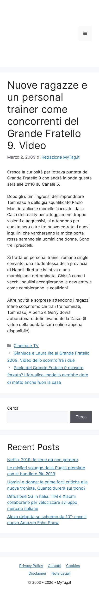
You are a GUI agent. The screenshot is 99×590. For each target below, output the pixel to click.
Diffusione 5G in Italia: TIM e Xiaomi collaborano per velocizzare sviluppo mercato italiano (42, 502)
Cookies (73, 565)
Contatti (54, 565)
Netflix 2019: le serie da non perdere (42, 459)
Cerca (13, 408)
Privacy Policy (31, 565)
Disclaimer (38, 573)
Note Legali (61, 573)
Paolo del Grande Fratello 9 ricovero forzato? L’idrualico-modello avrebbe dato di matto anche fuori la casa (47, 375)
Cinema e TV (26, 345)
